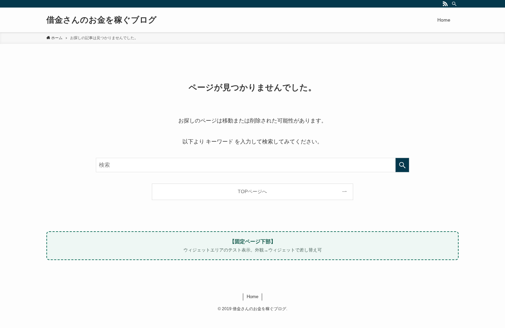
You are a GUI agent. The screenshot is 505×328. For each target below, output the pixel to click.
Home (252, 296)
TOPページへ (252, 191)
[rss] (445, 4)
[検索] (454, 4)
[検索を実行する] (402, 165)
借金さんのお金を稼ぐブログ (101, 20)
